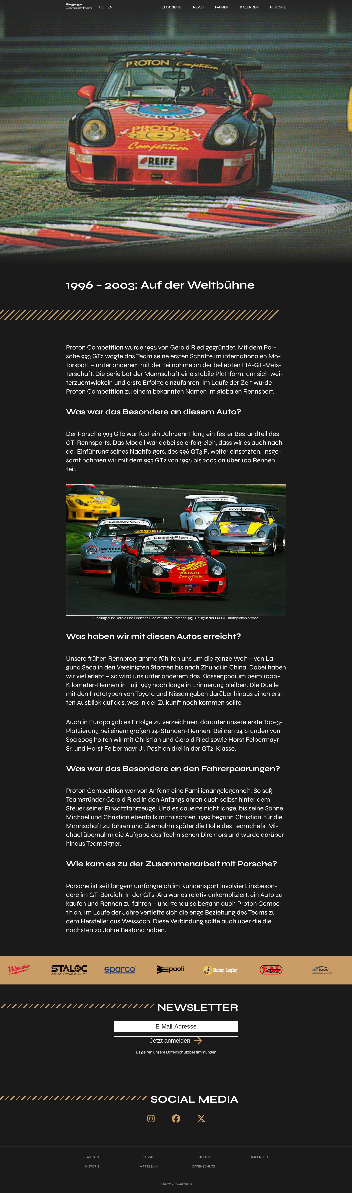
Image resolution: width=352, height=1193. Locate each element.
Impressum (148, 1166)
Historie (278, 7)
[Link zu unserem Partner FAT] (171, 970)
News (198, 7)
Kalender (249, 7)
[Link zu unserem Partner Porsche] (323, 970)
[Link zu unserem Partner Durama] (221, 970)
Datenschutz (203, 1166)
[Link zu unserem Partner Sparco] (19, 970)
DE (101, 7)
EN (110, 7)
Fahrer (222, 7)
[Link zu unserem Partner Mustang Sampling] (120, 970)
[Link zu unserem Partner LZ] (272, 970)
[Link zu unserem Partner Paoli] (70, 970)
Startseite (172, 7)
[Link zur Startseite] (79, 7)
